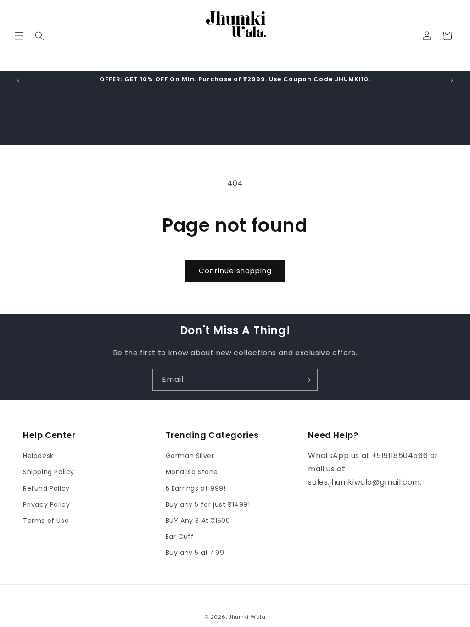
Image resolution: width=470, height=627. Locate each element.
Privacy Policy (46, 504)
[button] (19, 36)
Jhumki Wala (247, 617)
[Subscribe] (307, 380)
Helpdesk (38, 455)
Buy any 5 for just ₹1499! (208, 504)
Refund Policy (46, 488)
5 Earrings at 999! (196, 488)
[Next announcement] (452, 80)
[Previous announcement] (18, 80)
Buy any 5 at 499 (195, 552)
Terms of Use (46, 520)
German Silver (190, 455)
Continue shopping (235, 270)
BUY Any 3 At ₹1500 (198, 520)
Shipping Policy (48, 471)
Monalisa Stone (192, 471)
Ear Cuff (180, 536)
